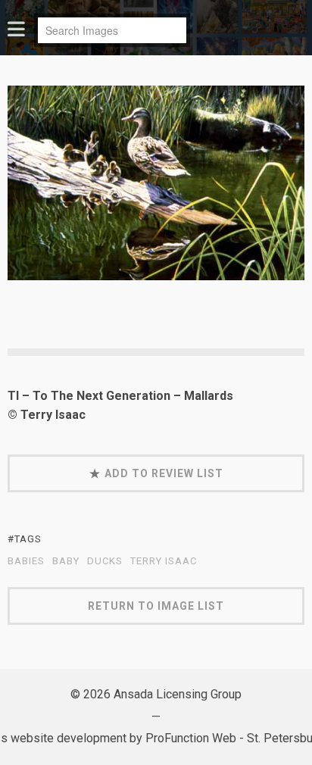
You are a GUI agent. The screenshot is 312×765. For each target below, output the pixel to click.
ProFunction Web (190, 738)
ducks (105, 561)
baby (66, 561)
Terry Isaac (163, 561)
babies (26, 561)
